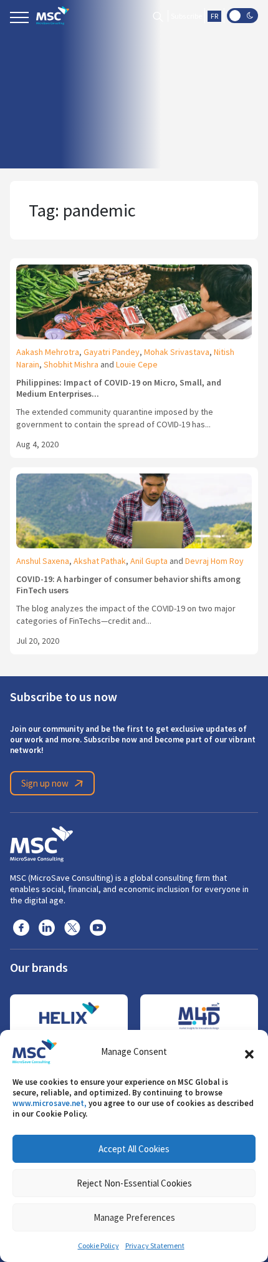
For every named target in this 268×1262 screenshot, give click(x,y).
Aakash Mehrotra (47, 351)
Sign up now (45, 783)
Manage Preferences (134, 1217)
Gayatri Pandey (112, 351)
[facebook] (21, 927)
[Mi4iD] (199, 1016)
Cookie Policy (98, 1246)
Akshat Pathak (100, 560)
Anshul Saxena (42, 560)
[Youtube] (98, 927)
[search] (158, 16)
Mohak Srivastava (176, 351)
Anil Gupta (149, 560)
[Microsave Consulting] (52, 15)
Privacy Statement (154, 1246)
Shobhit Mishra (71, 364)
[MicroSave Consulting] (41, 842)
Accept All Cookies (134, 1149)
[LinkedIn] (47, 927)
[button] (249, 1052)
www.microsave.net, (49, 1103)
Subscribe (186, 16)
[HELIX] (69, 1016)
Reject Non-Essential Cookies (134, 1183)
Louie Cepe (137, 364)
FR (214, 16)
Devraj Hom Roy (214, 560)
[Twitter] (72, 927)
